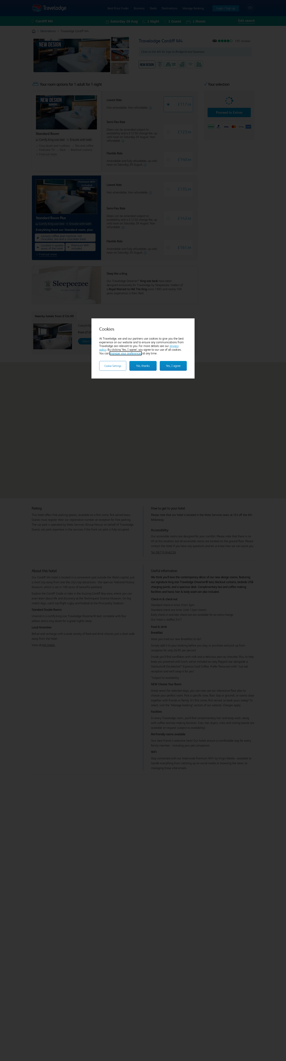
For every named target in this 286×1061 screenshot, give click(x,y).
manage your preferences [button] (126, 353)
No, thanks (143, 366)
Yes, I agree (173, 366)
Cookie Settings (112, 365)
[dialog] (142, 348)
